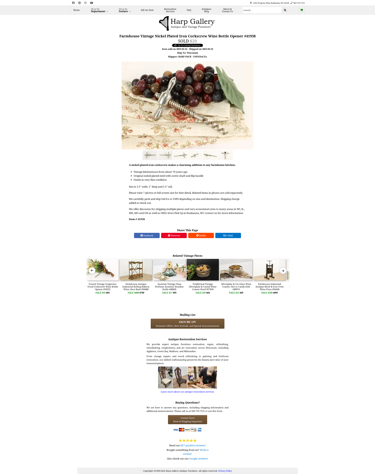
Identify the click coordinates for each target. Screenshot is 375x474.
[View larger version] (187, 105)
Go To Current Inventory (189, 45)
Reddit (202, 235)
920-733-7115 (299, 3)
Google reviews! (198, 458)
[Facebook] (73, 3)
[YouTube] (91, 3)
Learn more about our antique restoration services (187, 391)
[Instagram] (85, 3)
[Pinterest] (79, 3)
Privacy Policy (225, 470)
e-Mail (229, 235)
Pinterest (175, 235)
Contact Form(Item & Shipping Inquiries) (187, 419)
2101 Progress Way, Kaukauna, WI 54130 (271, 3)
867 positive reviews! (193, 445)
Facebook (148, 235)
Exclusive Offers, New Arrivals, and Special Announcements (187, 323)
